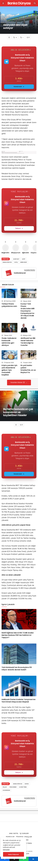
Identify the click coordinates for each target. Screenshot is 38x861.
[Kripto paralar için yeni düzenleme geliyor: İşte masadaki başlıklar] (9, 355)
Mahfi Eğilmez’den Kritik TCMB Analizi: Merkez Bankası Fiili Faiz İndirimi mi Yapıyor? (18, 635)
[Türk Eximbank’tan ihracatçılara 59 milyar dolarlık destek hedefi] (19, 654)
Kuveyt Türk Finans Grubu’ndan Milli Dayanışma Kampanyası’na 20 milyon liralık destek (27, 311)
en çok (5, 787)
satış (16, 262)
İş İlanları (24, 833)
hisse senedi (13, 787)
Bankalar (10, 837)
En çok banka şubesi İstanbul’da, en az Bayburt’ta (28, 369)
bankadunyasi (20, 273)
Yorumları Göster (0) (17, 382)
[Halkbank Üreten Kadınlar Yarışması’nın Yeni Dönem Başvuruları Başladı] (19, 686)
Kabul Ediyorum (13, 854)
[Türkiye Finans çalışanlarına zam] (9, 293)
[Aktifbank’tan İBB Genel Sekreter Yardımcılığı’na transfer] (28, 327)
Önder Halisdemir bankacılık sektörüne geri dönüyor (9, 341)
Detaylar (6, 849)
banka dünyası (7, 262)
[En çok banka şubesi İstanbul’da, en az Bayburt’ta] (28, 355)
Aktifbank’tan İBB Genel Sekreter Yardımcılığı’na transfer (28, 341)
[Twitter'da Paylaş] (14, 859)
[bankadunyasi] (8, 273)
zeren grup (23, 262)
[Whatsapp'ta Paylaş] (23, 859)
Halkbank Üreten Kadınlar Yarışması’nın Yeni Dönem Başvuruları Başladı (18, 700)
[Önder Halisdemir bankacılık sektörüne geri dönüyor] (9, 327)
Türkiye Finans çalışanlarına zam (9, 305)
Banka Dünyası (19, 3)
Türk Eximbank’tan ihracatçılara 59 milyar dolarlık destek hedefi (17, 668)
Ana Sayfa (13, 833)
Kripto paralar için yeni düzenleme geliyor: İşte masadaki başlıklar (9, 370)
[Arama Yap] (34, 3)
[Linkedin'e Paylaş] (33, 859)
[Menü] (3, 3)
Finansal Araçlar (24, 837)
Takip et (18, 228)
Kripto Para (26, 843)
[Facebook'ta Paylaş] (5, 859)
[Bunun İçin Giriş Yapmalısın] (9, 37)
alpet (23, 259)
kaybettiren (23, 787)
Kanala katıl (18, 86)
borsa (27, 784)
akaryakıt (16, 259)
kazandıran (6, 790)
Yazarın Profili (29, 270)
